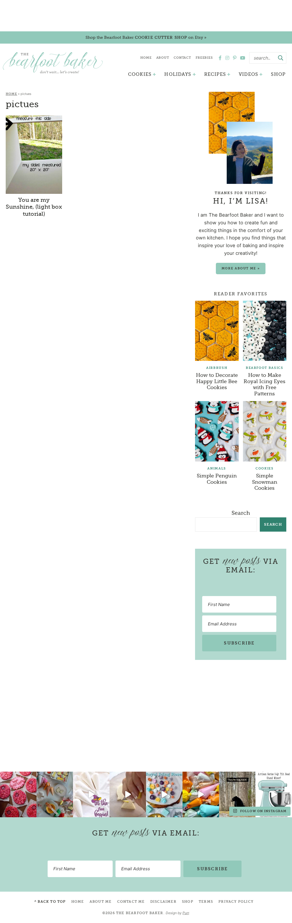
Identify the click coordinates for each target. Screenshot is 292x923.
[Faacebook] (220, 57)
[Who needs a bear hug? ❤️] (237, 794)
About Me (101, 902)
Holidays (177, 74)
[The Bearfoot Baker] (53, 62)
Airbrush (216, 368)
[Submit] (280, 57)
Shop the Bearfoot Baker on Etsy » (146, 37)
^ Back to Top (50, 902)
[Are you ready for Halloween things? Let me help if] (91, 794)
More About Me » (241, 268)
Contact (182, 58)
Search (241, 513)
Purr (185, 913)
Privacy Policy (236, 902)
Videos (248, 74)
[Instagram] (227, 57)
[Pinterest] (234, 57)
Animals (216, 468)
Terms (206, 902)
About (162, 58)
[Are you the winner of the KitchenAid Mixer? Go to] (274, 794)
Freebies (204, 58)
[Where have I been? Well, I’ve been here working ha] (164, 794)
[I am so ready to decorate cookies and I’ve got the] (200, 794)
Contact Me (131, 902)
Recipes (215, 74)
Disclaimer (163, 902)
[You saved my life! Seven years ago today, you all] (18, 794)
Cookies (139, 74)
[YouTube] (242, 57)
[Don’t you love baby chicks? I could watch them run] (128, 794)
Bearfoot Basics (264, 368)
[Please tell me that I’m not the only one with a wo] (54, 794)
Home (146, 58)
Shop (278, 74)
